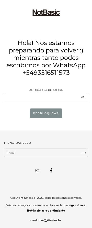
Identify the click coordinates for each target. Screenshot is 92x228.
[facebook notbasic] (51, 170)
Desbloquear (46, 113)
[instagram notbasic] (38, 170)
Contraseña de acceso (46, 90)
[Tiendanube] (46, 221)
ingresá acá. (77, 205)
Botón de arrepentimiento (46, 210)
